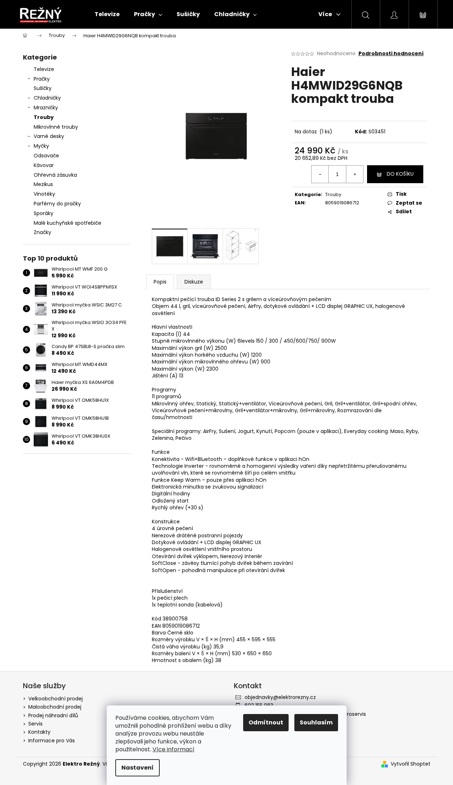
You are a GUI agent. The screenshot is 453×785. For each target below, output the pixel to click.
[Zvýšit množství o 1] (354, 174)
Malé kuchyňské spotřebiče (67, 223)
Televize (44, 69)
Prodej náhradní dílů (53, 715)
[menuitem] (107, 14)
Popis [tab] (160, 281)
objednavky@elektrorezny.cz (280, 697)
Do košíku (400, 173)
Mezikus (43, 184)
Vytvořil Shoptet (410, 764)
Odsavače (46, 155)
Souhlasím (316, 722)
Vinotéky (44, 194)
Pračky (42, 78)
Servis (35, 723)
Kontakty (39, 732)
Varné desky (49, 136)
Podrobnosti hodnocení (391, 53)
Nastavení (137, 767)
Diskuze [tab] (193, 281)
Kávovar (44, 165)
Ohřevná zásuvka (55, 175)
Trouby (44, 117)
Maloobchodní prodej (54, 706)
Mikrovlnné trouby (56, 126)
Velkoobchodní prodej (55, 698)
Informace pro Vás (51, 740)
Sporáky (43, 213)
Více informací (173, 749)
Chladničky (47, 97)
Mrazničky (46, 107)
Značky (42, 232)
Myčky (41, 145)
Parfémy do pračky (57, 203)
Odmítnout (266, 722)
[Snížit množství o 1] (320, 174)
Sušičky (43, 88)
